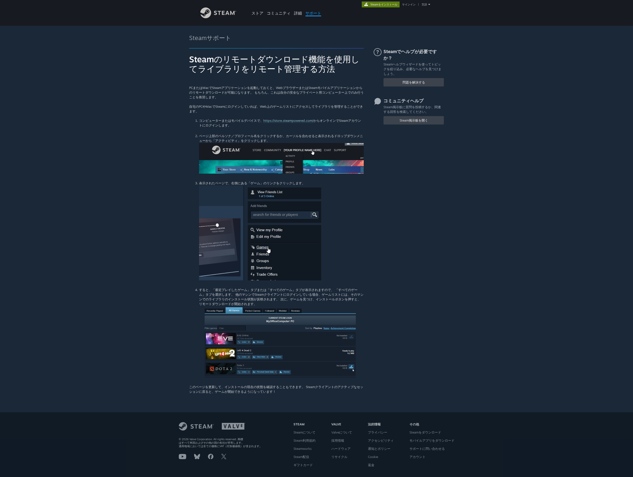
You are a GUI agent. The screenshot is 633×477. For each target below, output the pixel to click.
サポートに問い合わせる (427, 449)
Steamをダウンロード (425, 432)
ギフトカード (303, 465)
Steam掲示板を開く (414, 120)
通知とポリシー (379, 449)
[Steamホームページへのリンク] (218, 17)
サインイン (409, 4)
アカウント (417, 457)
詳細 (298, 13)
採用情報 (337, 440)
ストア (257, 13)
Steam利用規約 (305, 440)
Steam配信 (301, 457)
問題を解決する (414, 82)
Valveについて (341, 432)
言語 (424, 4)
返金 (371, 465)
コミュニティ (279, 13)
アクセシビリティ (381, 440)
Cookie (373, 457)
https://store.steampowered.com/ (288, 121)
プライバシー (377, 432)
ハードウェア (341, 449)
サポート (313, 13)
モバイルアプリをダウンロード (431, 440)
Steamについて (305, 432)
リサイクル (339, 457)
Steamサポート (210, 37)
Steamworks (303, 449)
